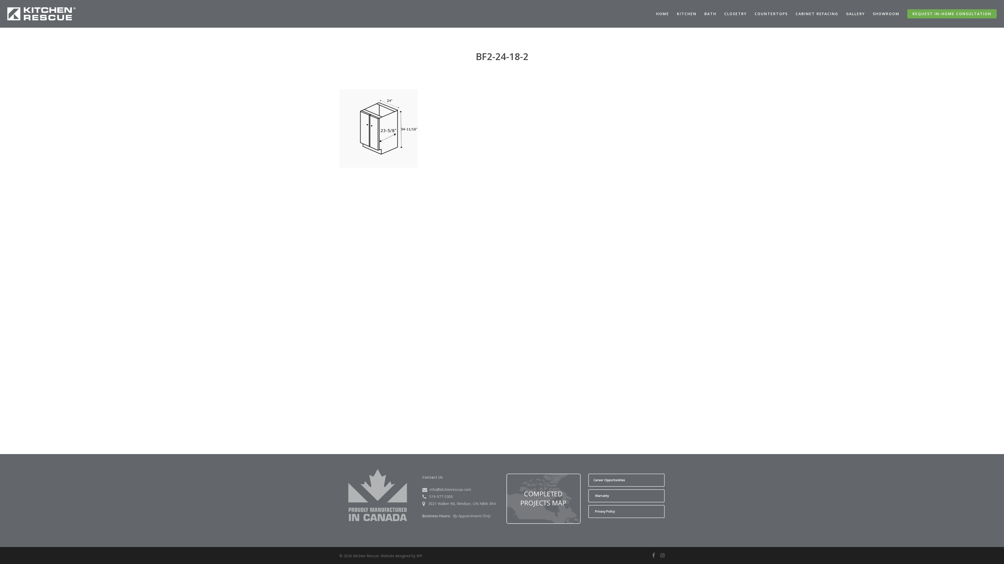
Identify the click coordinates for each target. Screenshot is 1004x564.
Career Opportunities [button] (609, 480)
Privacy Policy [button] (605, 511)
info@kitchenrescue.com (450, 489)
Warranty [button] (602, 496)
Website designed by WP (401, 555)
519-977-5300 (441, 496)
